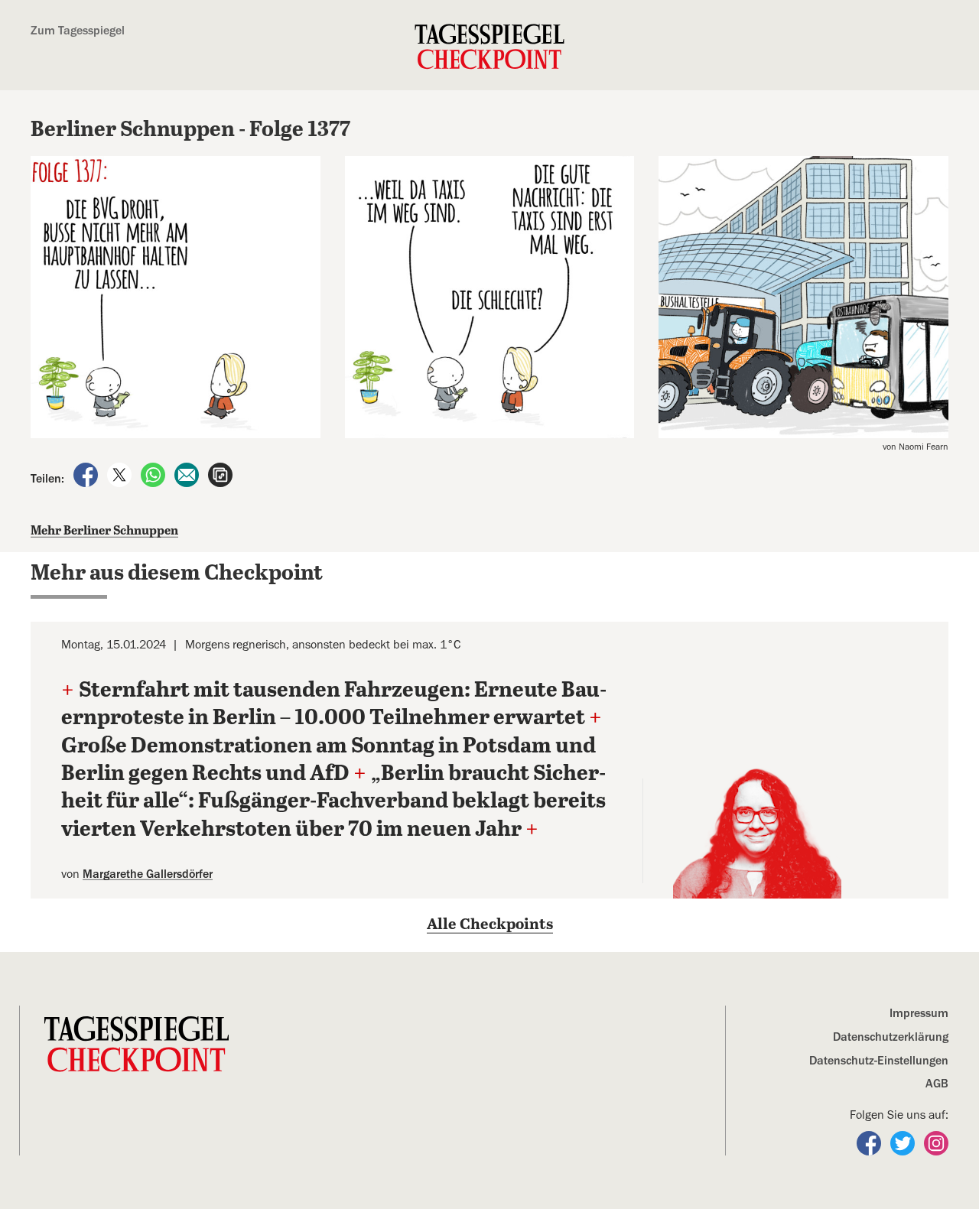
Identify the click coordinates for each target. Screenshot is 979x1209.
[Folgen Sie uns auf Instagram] (936, 1142)
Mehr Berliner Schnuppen (104, 531)
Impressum (919, 1013)
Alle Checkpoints (490, 925)
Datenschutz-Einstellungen (878, 1061)
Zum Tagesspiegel (78, 30)
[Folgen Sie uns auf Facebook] (870, 1142)
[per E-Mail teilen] (188, 474)
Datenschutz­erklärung (890, 1037)
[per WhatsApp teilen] (154, 474)
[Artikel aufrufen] (220, 474)
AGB (936, 1083)
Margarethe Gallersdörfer (148, 874)
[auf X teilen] (121, 474)
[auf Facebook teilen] (87, 474)
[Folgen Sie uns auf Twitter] (904, 1142)
